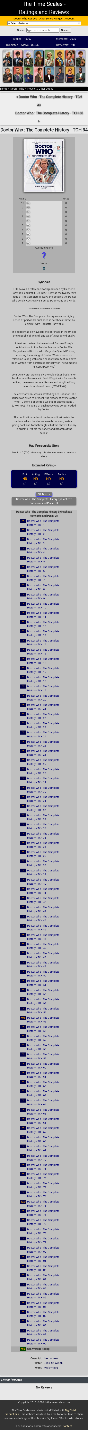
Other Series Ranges (51, 18)
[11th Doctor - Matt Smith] (39, 74)
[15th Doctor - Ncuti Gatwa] (80, 74)
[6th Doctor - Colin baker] (59, 57)
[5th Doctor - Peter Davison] (49, 57)
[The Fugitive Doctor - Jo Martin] (59, 74)
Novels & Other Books (40, 88)
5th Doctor (44, 494)
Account (69, 18)
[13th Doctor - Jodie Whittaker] (70, 74)
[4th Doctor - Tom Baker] (39, 57)
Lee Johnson (51, 1358)
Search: (21, 30)
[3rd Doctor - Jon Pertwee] (28, 57)
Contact (67, 1426)
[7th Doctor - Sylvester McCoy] (70, 57)
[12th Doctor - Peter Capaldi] (49, 74)
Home (3, 88)
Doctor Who (17, 88)
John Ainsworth (53, 1363)
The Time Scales (43, 4)
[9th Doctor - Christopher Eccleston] (18, 74)
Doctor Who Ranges (25, 18)
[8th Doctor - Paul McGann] (80, 57)
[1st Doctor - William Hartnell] (7, 57)
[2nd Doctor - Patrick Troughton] (18, 57)
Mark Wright (51, 1367)
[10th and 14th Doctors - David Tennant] (28, 74)
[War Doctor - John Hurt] (7, 74)
